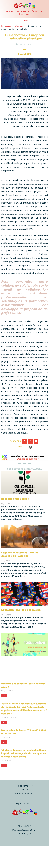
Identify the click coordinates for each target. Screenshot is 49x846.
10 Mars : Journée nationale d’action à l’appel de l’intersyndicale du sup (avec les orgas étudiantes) (23, 753)
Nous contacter (25, 786)
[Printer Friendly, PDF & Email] (30, 446)
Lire (4, 695)
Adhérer (24, 789)
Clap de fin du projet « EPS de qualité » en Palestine (19, 554)
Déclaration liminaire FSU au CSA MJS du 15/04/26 (23, 732)
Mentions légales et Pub (24, 830)
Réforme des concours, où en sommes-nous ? (24, 685)
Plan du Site (24, 833)
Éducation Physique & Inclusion (21, 609)
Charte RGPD (24, 826)
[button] (24, 441)
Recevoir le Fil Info (24, 793)
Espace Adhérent (24, 803)
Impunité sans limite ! (15, 498)
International (20, 26)
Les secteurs (7, 26)
